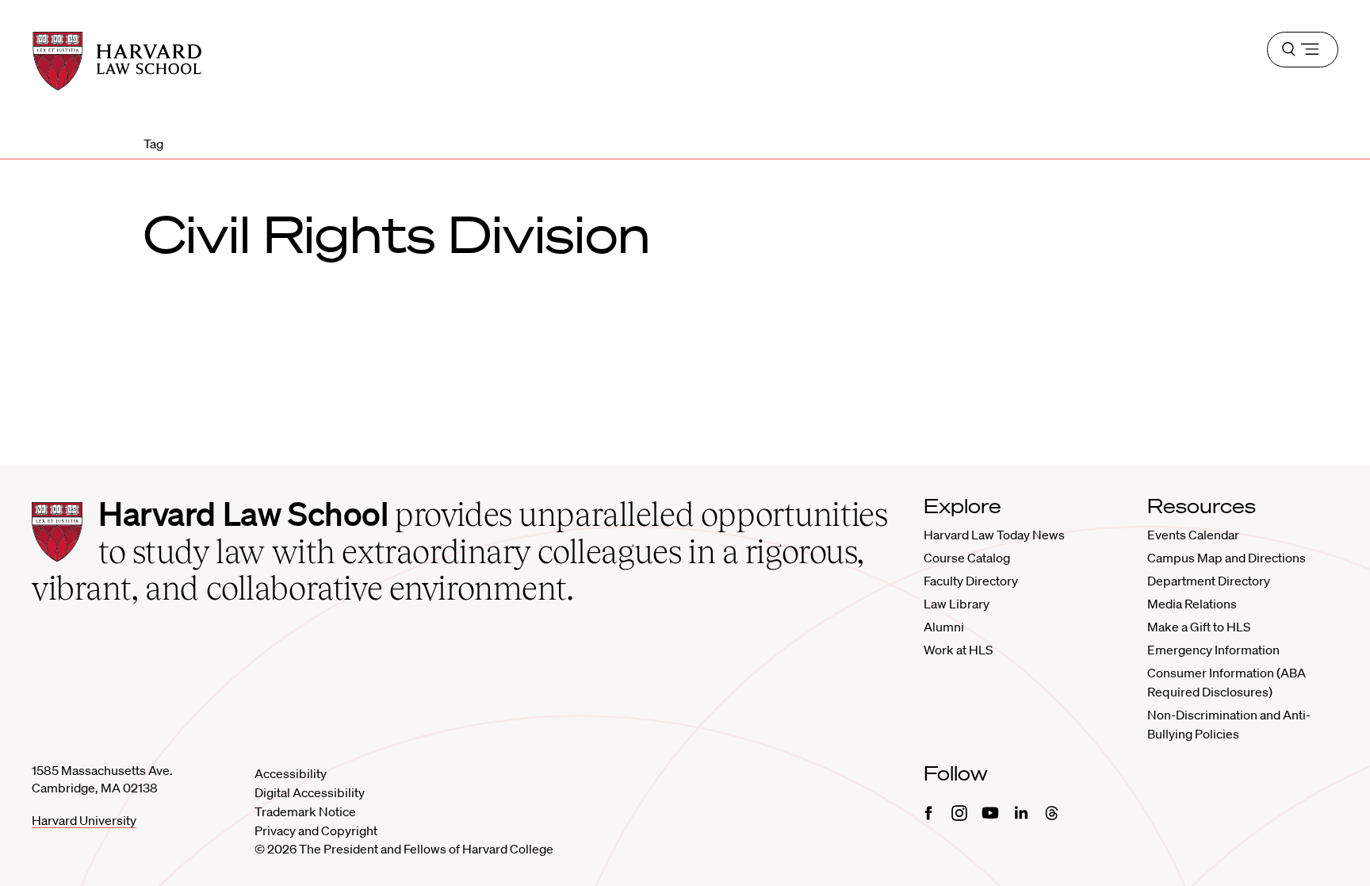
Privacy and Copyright (315, 830)
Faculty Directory (971, 581)
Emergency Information (1213, 650)
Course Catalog (967, 558)
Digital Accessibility (309, 792)
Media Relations (1192, 604)
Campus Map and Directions (1226, 558)
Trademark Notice (305, 811)
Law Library (956, 604)
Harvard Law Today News (994, 535)
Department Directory (1208, 581)
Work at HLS (958, 650)
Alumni (944, 627)
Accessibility (290, 773)
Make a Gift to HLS (1198, 627)
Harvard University (84, 820)
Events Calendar (1193, 535)
